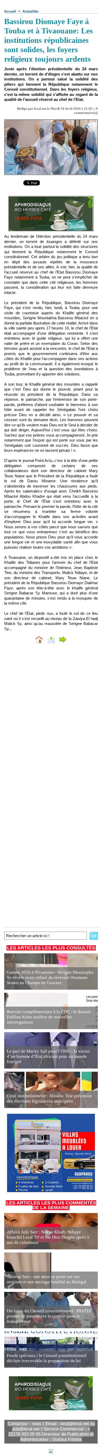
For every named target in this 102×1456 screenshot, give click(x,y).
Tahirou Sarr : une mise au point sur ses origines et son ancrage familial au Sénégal (46, 1279)
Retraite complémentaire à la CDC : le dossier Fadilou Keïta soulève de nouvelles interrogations (49, 1017)
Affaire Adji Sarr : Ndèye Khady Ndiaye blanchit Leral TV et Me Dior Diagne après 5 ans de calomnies (48, 1237)
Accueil (10, 11)
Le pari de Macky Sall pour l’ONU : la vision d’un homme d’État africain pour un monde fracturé (48, 1056)
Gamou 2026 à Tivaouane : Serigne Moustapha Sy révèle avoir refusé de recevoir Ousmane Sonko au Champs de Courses (50, 977)
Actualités (30, 11)
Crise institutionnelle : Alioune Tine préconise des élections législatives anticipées (49, 1098)
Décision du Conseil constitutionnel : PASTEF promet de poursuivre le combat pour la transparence (49, 1316)
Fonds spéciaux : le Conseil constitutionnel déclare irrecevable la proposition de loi (47, 1358)
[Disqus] (51, 717)
